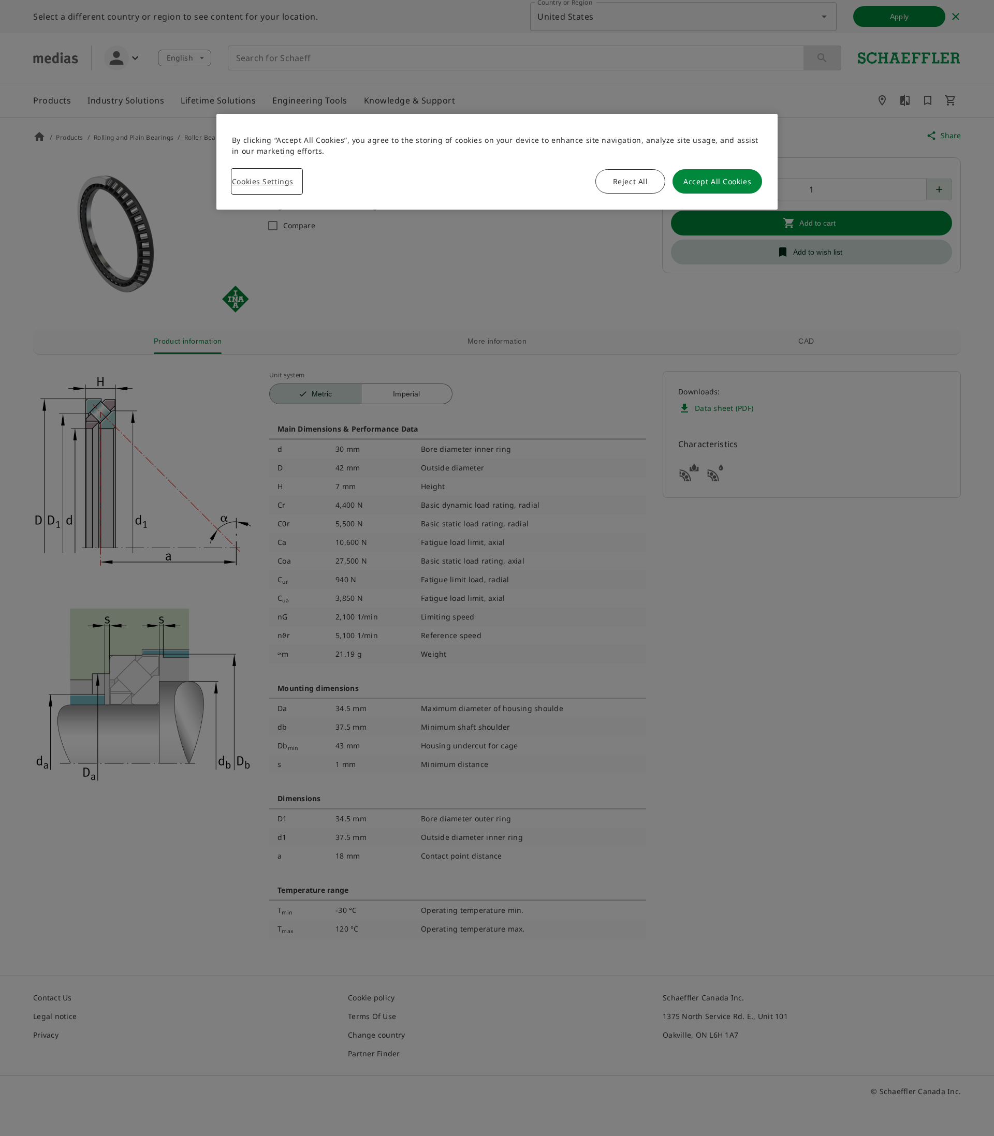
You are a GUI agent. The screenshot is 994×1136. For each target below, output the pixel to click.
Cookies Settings (263, 181)
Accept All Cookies (717, 181)
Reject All (630, 181)
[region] (497, 162)
